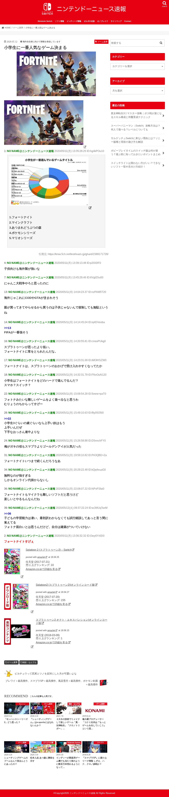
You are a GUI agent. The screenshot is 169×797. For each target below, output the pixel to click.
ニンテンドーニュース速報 (82, 793)
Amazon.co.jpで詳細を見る (42, 569)
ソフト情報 (59, 21)
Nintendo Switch (45, 21)
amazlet (41, 557)
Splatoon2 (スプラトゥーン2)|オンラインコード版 (65, 584)
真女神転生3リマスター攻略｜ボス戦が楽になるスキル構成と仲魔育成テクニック (136, 115)
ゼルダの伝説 (89, 21)
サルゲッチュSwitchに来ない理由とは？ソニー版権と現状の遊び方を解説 (135, 140)
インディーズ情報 (74, 21)
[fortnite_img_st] (45, 146)
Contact (127, 21)
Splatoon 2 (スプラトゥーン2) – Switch (48, 549)
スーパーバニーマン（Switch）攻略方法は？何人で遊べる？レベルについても (135, 127)
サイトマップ (116, 21)
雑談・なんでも (29, 662)
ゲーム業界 (12, 662)
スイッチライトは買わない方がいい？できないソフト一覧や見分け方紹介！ (135, 165)
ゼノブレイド (102, 21)
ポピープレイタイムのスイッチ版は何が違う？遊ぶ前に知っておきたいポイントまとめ (135, 152)
